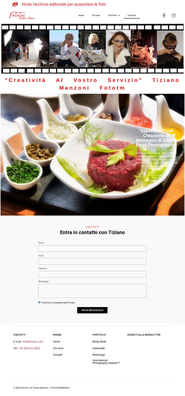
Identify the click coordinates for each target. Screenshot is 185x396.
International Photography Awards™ (106, 361)
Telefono (42, 269)
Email (40, 256)
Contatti (132, 15)
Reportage (98, 354)
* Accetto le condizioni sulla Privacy (58, 302)
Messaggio (43, 281)
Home (81, 15)
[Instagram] (173, 15)
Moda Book (99, 341)
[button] (3, 154)
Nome (41, 243)
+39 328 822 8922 (29, 348)
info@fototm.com (32, 341)
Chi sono (96, 15)
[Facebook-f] (164, 15)
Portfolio (112, 15)
